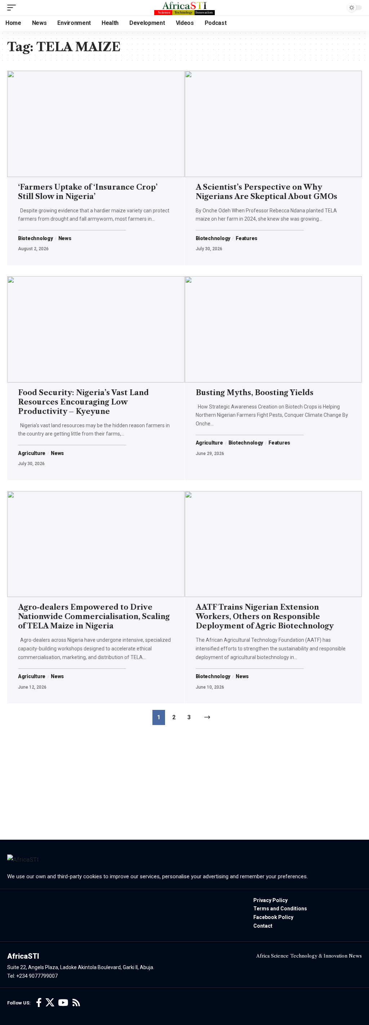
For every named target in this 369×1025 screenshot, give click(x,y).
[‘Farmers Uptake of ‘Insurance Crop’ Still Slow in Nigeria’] (95, 124)
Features (246, 238)
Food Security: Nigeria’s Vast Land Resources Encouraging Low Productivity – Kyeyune (83, 402)
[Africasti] (184, 7)
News (64, 238)
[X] (50, 1003)
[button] (13, 7)
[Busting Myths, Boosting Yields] (273, 329)
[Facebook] (39, 1003)
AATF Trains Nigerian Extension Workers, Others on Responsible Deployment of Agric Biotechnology (265, 616)
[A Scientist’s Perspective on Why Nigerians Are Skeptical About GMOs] (273, 124)
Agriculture (31, 453)
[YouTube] (63, 1003)
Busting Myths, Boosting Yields (255, 392)
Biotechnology (35, 238)
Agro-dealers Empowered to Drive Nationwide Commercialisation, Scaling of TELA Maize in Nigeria (94, 616)
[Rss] (76, 1003)
